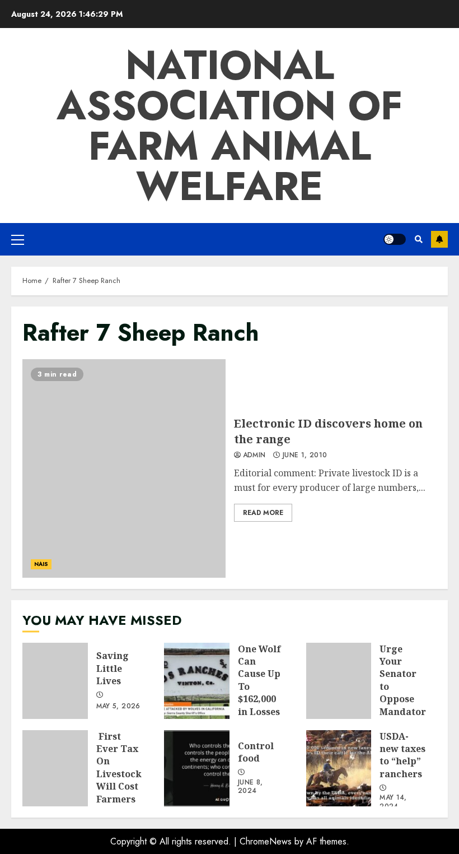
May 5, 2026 (118, 706)
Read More (263, 513)
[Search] (418, 239)
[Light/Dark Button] (394, 239)
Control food (197, 768)
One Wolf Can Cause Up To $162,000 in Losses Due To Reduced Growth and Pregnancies (197, 681)
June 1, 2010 (305, 455)
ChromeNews (266, 841)
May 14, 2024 (393, 802)
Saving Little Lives (55, 681)
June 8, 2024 (250, 787)
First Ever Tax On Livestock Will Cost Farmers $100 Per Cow (55, 768)
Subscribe (439, 239)
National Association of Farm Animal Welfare (229, 125)
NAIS (41, 564)
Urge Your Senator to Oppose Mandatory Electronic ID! (339, 681)
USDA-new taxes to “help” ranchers (339, 768)
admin (254, 455)
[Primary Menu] (17, 239)
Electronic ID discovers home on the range (124, 468)
